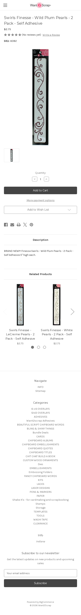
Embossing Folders (40, 472)
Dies (40, 464)
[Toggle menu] (5, 5)
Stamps (40, 503)
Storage (40, 507)
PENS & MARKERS (41, 492)
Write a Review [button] (51, 35)
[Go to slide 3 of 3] (44, 347)
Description (40, 239)
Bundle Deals (41, 432)
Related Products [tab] (40, 274)
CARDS (40, 436)
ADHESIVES (40, 416)
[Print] (19, 224)
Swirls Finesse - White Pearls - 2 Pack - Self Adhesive (57, 334)
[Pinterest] (31, 224)
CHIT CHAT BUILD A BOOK (40, 456)
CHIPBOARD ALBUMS (40, 440)
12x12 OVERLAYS (40, 412)
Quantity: (40, 172)
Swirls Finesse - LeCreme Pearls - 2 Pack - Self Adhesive (20, 334)
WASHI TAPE (40, 519)
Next (72, 311)
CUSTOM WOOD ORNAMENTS (40, 460)
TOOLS (40, 515)
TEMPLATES (40, 511)
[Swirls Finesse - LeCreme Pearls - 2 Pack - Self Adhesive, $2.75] (20, 304)
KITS (40, 480)
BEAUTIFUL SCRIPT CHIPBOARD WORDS (40, 424)
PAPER (40, 495)
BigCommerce (46, 602)
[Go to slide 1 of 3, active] (32, 347)
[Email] (12, 224)
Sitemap (40, 391)
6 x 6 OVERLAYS (40, 408)
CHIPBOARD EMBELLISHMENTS (40, 444)
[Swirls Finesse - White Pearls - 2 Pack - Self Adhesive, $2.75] (57, 304)
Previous (5, 311)
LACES (40, 484)
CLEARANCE (40, 523)
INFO (40, 387)
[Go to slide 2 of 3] (38, 347)
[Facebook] (6, 224)
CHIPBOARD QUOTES (40, 448)
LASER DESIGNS (40, 488)
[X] (25, 224)
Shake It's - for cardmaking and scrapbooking (40, 499)
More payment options (41, 200)
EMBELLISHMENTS (41, 468)
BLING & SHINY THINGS (40, 428)
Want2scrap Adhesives (40, 420)
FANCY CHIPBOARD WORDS (40, 476)
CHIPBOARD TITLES (40, 452)
